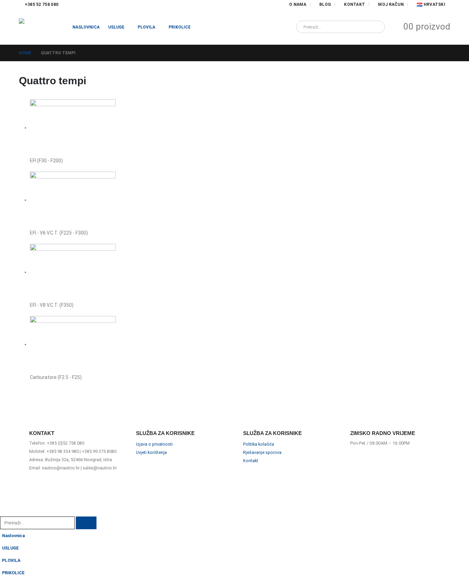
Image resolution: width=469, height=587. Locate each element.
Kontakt (354, 4)
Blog (325, 4)
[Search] (375, 27)
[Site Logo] (41, 26)
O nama (297, 4)
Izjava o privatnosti (154, 444)
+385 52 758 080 (42, 4)
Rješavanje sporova (262, 452)
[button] (4, 511)
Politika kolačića (258, 444)
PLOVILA (146, 27)
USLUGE (116, 27)
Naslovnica (86, 27)
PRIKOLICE (180, 27)
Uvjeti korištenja (151, 452)
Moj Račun (391, 4)
